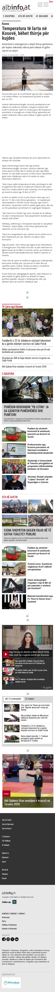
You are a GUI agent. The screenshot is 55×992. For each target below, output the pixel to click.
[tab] (14, 699)
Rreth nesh (5, 917)
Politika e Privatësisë (9, 924)
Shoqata (5, 874)
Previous (45, 756)
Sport (4, 861)
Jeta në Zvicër (6, 819)
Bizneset (5, 869)
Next (50, 756)
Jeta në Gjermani (7, 824)
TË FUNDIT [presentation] (29, 699)
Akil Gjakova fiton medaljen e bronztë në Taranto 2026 (24, 366)
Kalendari (5, 857)
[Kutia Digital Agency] (14, 902)
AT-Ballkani (42, 16)
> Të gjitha (47, 687)
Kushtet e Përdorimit (9, 928)
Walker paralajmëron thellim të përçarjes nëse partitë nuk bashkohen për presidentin (26, 350)
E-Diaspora (9, 16)
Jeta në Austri (25, 16)
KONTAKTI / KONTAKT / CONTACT (13, 913)
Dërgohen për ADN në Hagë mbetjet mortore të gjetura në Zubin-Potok (26, 359)
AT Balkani (5, 845)
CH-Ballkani (6, 840)
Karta (4, 921)
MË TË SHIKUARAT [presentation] (13, 699)
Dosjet (4, 878)
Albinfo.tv (5, 853)
